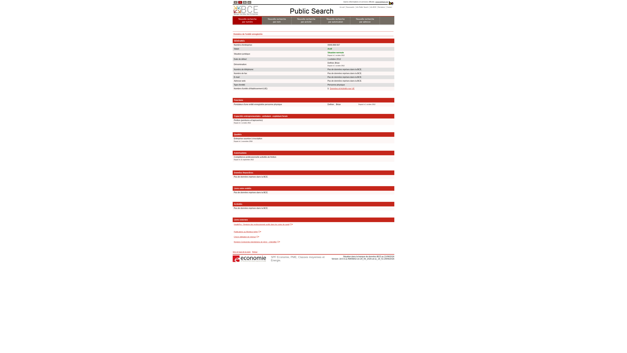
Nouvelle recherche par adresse (365, 20)
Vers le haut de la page (242, 252)
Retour (254, 252)
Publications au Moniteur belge (246, 232)
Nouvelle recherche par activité (306, 20)
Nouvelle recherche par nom (277, 20)
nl (235, 2)
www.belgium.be (381, 2)
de (245, 2)
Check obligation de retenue (245, 237)
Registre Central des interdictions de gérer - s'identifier (255, 242)
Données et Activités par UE (342, 88)
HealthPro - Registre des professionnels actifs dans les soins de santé (261, 224)
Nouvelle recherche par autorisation (336, 20)
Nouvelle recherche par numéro (247, 20)
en (249, 2)
